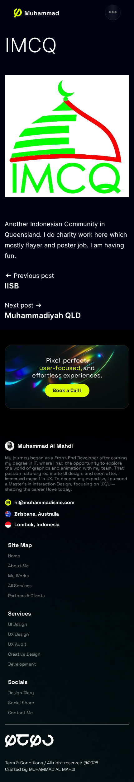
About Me (18, 566)
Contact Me (20, 712)
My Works (18, 575)
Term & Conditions (24, 763)
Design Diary (21, 692)
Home (14, 556)
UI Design (17, 624)
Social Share (21, 702)
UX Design (18, 634)
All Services (19, 585)
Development (22, 664)
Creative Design (24, 654)
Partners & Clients (26, 595)
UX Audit (17, 644)
